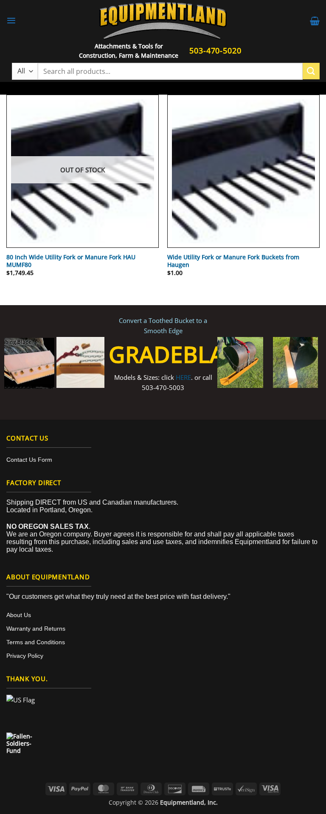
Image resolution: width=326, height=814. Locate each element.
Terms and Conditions (35, 642)
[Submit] (311, 71)
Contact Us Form (29, 459)
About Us (18, 615)
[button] (11, 21)
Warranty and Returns (35, 628)
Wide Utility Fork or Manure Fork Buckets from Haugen (233, 261)
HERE (183, 377)
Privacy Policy (24, 655)
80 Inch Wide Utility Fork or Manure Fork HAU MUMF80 (70, 261)
